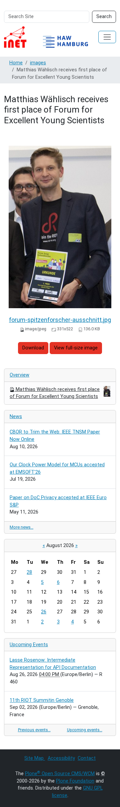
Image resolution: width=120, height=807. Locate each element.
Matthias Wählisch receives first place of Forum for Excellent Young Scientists (55, 393)
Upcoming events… (84, 729)
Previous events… (34, 729)
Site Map (34, 758)
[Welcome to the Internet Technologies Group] (51, 37)
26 (43, 612)
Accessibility (61, 758)
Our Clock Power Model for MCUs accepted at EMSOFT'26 (57, 468)
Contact (87, 758)
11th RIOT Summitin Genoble (42, 700)
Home (16, 63)
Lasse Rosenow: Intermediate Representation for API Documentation (53, 663)
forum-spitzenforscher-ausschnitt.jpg (60, 319)
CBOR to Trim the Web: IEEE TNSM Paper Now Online (55, 435)
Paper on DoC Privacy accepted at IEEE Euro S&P (58, 501)
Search (104, 16)
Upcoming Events (29, 645)
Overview (19, 375)
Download (33, 348)
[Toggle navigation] (107, 37)
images (38, 63)
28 (29, 572)
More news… (21, 527)
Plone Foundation (75, 781)
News (16, 416)
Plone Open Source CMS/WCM (60, 774)
